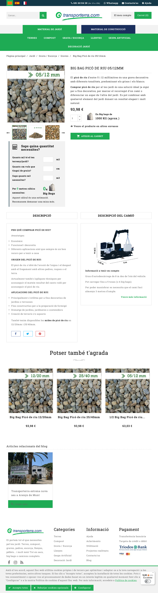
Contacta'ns (93, 555)
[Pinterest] (40, 333)
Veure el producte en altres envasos (96, 126)
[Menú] (153, 573)
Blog (88, 560)
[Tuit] (28, 333)
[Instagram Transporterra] (15, 562)
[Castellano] (17, 3)
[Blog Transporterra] (21, 562)
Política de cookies (126, 580)
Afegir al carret (90, 136)
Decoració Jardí (79, 46)
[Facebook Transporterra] (9, 562)
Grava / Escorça (73, 37)
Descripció (42, 215)
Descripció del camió (116, 215)
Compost (50, 37)
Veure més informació (134, 296)
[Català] (9, 3)
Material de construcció (108, 29)
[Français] (24, 3)
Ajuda (89, 536)
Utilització (92, 545)
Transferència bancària (132, 536)
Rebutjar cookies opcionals (53, 587)
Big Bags (49, 193)
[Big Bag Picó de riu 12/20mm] (30, 390)
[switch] (148, 581)
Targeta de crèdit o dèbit (133, 541)
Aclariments (93, 541)
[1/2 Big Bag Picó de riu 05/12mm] (127, 390)
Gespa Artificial (120, 37)
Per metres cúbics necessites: (23, 190)
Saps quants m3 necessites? (21, 177)
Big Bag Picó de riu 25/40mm (79, 417)
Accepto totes (20, 587)
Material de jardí (50, 29)
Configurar (84, 587)
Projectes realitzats (97, 550)
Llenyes (96, 37)
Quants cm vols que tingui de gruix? (23, 168)
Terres (32, 37)
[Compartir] (15, 333)
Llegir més (19, 504)
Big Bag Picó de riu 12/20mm (31, 417)
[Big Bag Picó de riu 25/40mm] (79, 390)
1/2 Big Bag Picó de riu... (127, 417)
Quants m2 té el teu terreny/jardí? (23, 159)
